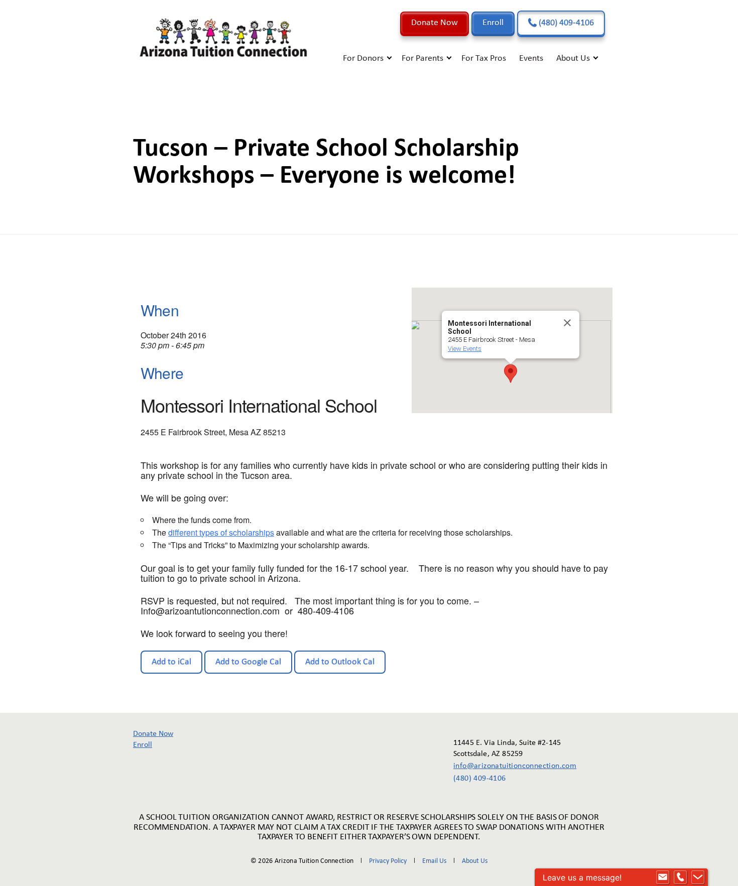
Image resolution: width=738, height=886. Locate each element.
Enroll (493, 23)
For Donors (363, 58)
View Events (464, 348)
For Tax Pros (483, 58)
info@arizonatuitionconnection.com (507, 766)
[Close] (567, 323)
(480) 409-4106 (565, 23)
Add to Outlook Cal (340, 662)
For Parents (422, 58)
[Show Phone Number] (680, 877)
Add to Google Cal (248, 662)
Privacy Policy (388, 861)
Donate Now (434, 23)
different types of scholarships (221, 532)
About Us (573, 58)
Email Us (434, 861)
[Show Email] (662, 877)
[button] (510, 373)
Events (531, 58)
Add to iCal (171, 662)
